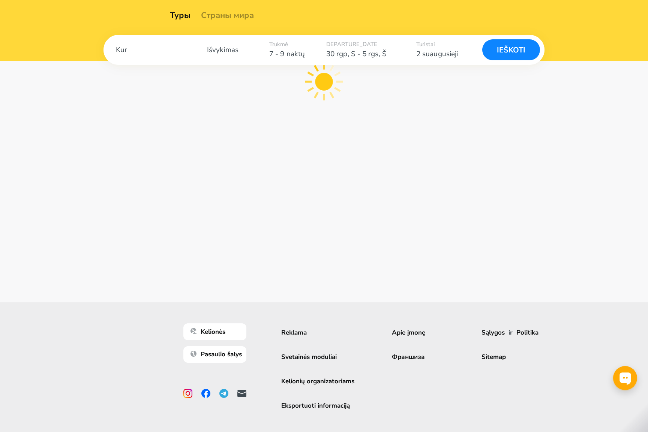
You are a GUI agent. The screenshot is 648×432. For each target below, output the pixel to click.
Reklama (294, 332)
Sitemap (494, 357)
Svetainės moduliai (309, 357)
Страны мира (227, 15)
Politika (527, 332)
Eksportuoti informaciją (315, 405)
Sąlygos (493, 332)
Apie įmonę (408, 332)
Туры (180, 15)
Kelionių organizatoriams (317, 381)
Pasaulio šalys (221, 354)
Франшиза (408, 357)
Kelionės (213, 331)
